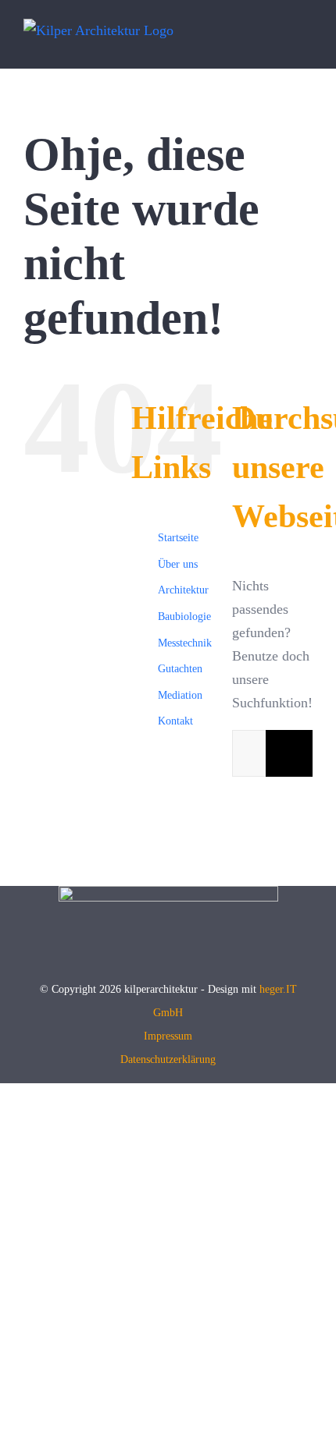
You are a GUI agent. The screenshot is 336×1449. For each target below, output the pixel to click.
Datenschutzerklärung (168, 1059)
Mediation (180, 695)
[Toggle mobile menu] (306, 42)
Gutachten (180, 669)
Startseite (178, 538)
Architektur (183, 590)
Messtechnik (185, 643)
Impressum (168, 1036)
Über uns (178, 564)
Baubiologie (184, 616)
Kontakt (175, 721)
